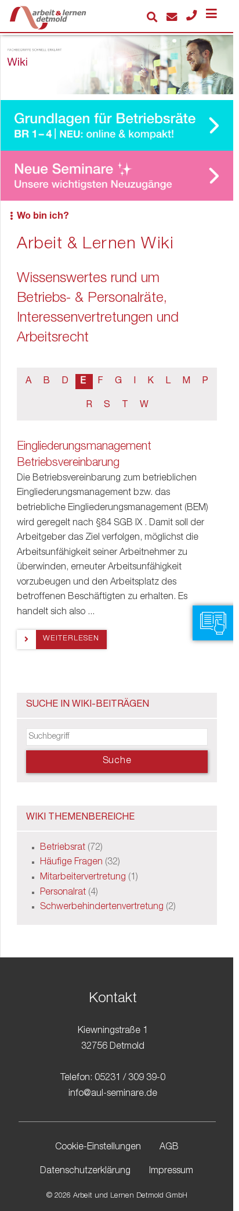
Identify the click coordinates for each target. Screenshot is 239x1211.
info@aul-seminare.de (112, 1094)
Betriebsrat (62, 848)
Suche (117, 761)
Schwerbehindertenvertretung (102, 907)
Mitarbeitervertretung (83, 877)
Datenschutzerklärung (85, 1171)
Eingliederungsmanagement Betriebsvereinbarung (84, 455)
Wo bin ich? (43, 217)
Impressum (171, 1171)
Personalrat (63, 892)
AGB (169, 1147)
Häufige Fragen (71, 862)
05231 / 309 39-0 (130, 1078)
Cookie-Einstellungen (98, 1147)
